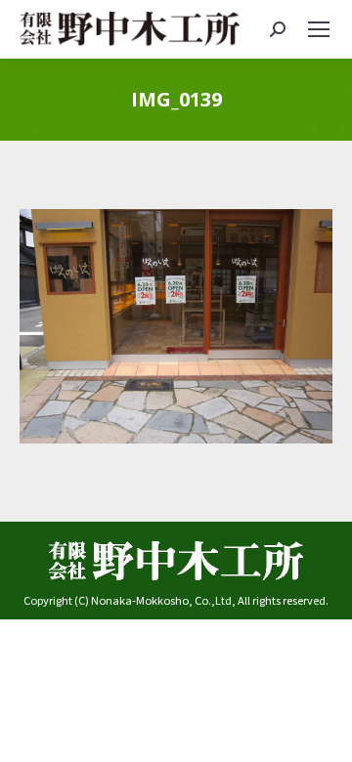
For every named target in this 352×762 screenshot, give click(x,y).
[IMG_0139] (176, 326)
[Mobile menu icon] (318, 29)
